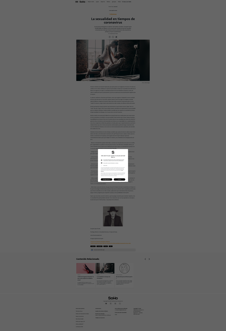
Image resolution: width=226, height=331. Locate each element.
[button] (113, 165)
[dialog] (113, 165)
